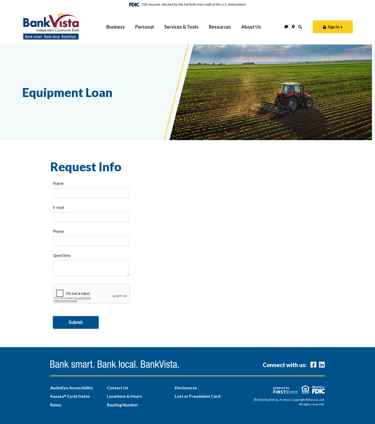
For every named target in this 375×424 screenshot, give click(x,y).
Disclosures (186, 387)
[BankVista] (51, 24)
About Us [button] (251, 27)
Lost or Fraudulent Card (197, 396)
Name (58, 183)
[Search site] (300, 27)
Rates (55, 404)
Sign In (334, 26)
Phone (58, 231)
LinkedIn (322, 364)
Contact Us (117, 387)
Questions (62, 255)
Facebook (313, 364)
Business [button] (115, 27)
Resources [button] (220, 27)
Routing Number (122, 404)
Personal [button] (144, 27)
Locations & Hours (124, 396)
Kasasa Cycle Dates (70, 396)
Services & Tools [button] (181, 27)
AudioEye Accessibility (71, 387)
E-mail (58, 207)
